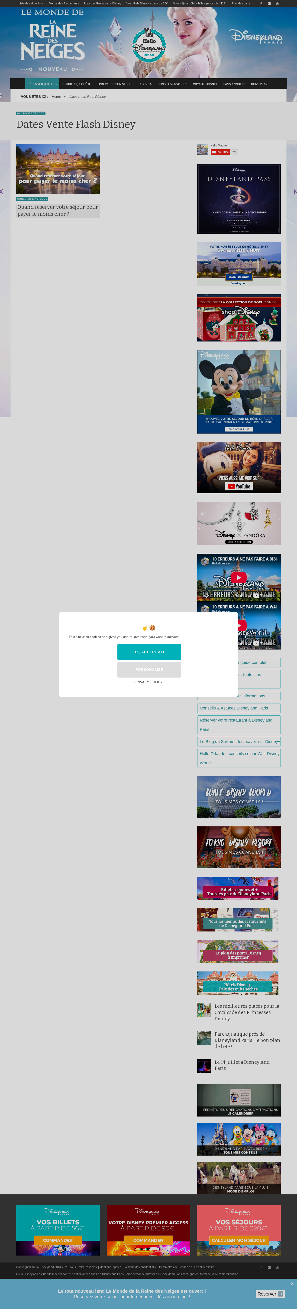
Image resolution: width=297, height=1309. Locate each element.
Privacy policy (148, 682)
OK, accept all (149, 652)
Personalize (149, 670)
